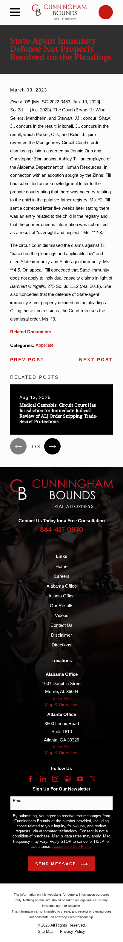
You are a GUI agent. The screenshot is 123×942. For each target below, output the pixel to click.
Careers (62, 576)
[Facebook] (30, 779)
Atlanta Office (61, 595)
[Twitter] (93, 779)
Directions (61, 644)
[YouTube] (80, 779)
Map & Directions (62, 704)
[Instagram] (55, 779)
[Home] (59, 12)
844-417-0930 (61, 529)
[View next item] (52, 446)
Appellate (44, 345)
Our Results (61, 605)
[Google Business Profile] (67, 779)
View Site (62, 698)
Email (18, 800)
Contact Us (61, 625)
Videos (61, 615)
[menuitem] (45, 931)
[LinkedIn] (43, 779)
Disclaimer (61, 635)
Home (61, 566)
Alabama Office (62, 585)
